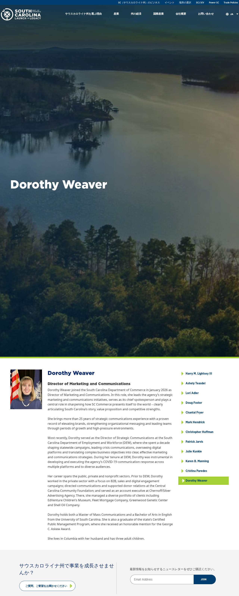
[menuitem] (83, 14)
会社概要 (181, 13)
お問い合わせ (206, 13)
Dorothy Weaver (196, 480)
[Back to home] (21, 14)
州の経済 (136, 13)
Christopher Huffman (199, 432)
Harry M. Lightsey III (199, 373)
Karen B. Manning (197, 461)
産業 (116, 13)
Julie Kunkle (194, 451)
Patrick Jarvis (194, 441)
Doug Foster (194, 403)
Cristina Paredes (196, 471)
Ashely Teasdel (195, 383)
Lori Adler (192, 393)
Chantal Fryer (195, 412)
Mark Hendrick (195, 422)
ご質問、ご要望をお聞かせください (46, 585)
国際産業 (158, 13)
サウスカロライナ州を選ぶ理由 (83, 13)
